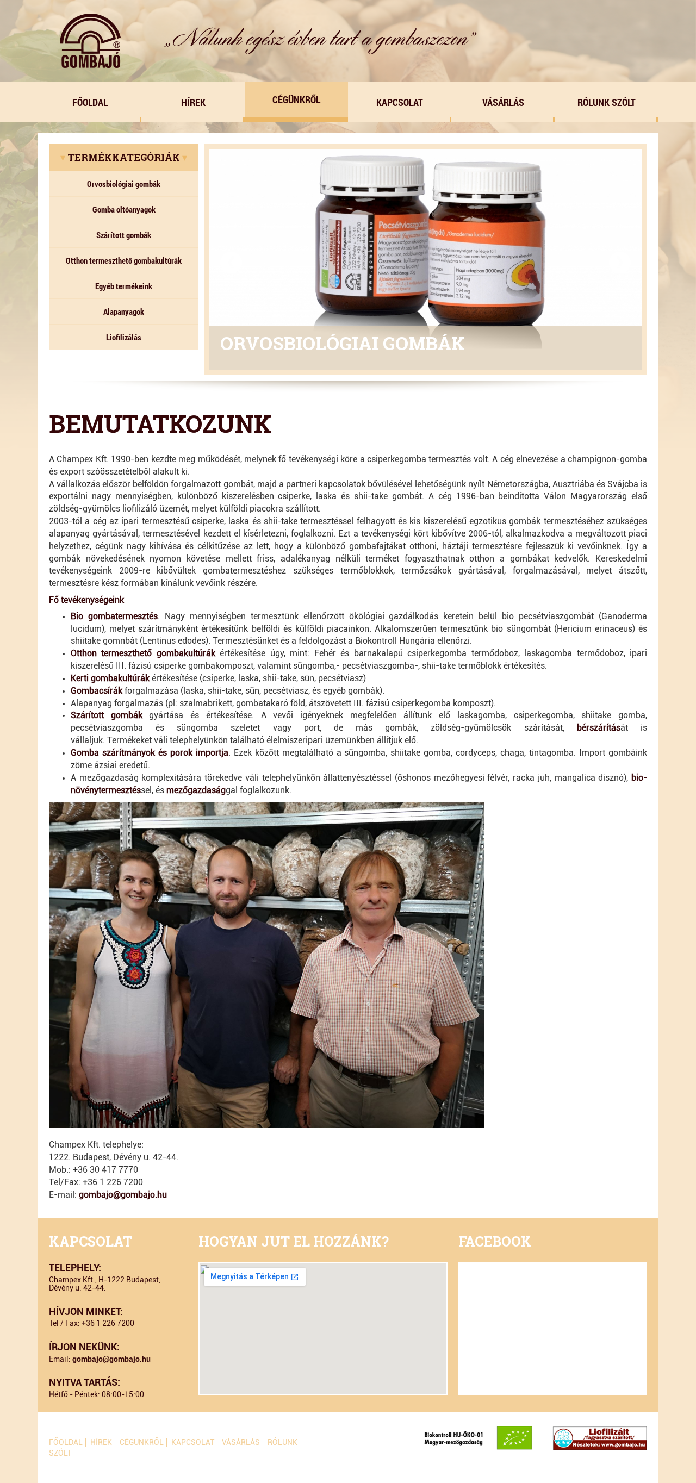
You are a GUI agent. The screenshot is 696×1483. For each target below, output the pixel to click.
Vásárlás (503, 102)
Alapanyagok (123, 311)
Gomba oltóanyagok (124, 209)
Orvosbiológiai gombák (123, 183)
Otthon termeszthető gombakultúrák (124, 260)
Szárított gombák (123, 234)
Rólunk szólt (606, 102)
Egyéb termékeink (123, 286)
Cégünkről (296, 99)
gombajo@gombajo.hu (123, 1194)
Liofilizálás (123, 337)
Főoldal (90, 102)
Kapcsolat (399, 102)
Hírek (193, 102)
